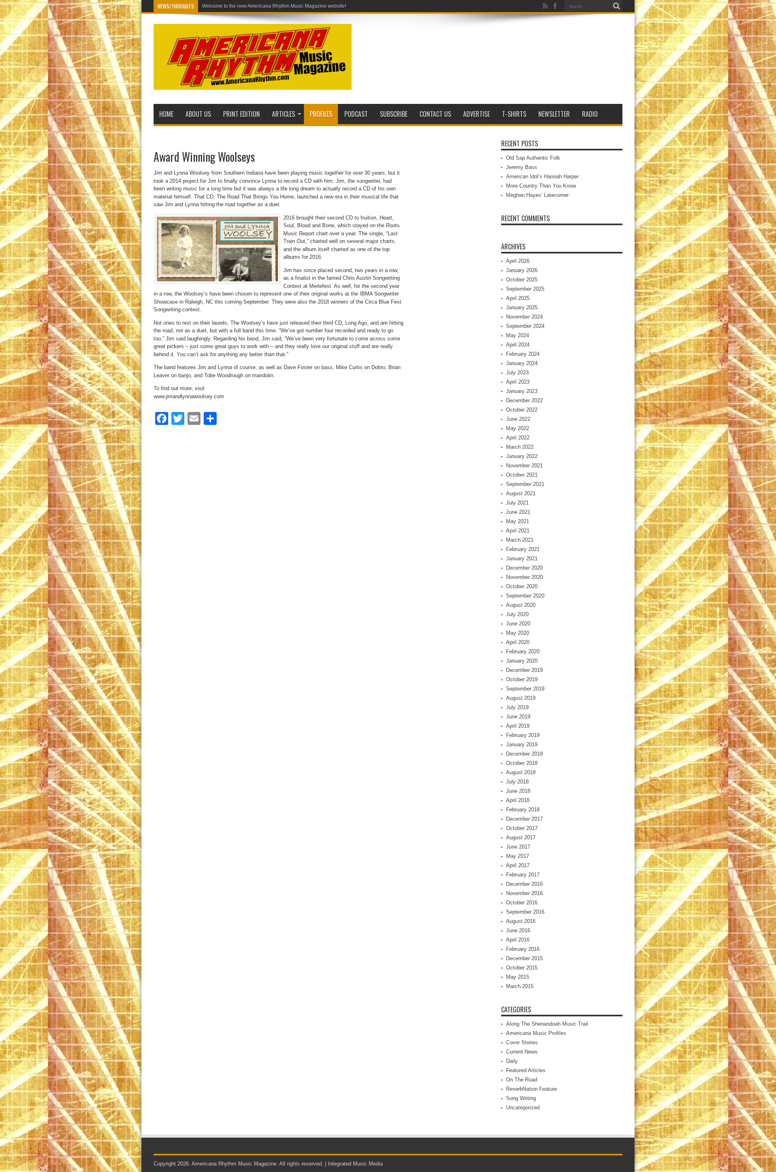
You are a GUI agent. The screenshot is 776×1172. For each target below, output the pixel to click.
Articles (283, 114)
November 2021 (524, 465)
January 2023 (522, 391)
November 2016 (524, 893)
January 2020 (522, 661)
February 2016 (523, 949)
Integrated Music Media (355, 1164)
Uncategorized (523, 1107)
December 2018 (524, 754)
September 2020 (525, 596)
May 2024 (517, 335)
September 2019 (525, 689)
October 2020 (522, 586)
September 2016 (525, 912)
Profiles (321, 114)
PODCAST (356, 114)
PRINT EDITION (241, 114)
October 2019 (522, 679)
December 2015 (524, 958)
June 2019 (518, 717)
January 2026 (522, 270)
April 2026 (517, 261)
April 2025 (517, 298)
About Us (198, 114)
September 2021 (525, 484)
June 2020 (518, 624)
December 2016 (524, 884)
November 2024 (524, 317)
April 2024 (517, 345)
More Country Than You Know (541, 186)
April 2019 (517, 726)
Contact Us (435, 114)
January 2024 (522, 363)
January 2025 (522, 307)
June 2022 (518, 419)
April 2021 (517, 531)
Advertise (476, 114)
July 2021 (517, 503)
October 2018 (522, 763)
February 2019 (523, 735)
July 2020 (517, 614)
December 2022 (524, 400)
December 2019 (524, 670)
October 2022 (522, 410)
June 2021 (518, 512)
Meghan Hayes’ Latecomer (537, 195)
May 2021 (517, 521)
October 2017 (522, 828)
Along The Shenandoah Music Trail (547, 1024)
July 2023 (517, 373)
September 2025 (525, 289)
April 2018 (517, 800)
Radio (590, 114)
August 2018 (521, 772)
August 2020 (521, 605)
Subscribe (393, 114)
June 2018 (518, 791)
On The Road (521, 1080)
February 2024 (523, 354)
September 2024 (525, 326)
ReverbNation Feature (531, 1089)
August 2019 (521, 698)
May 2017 (517, 856)
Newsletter (554, 114)
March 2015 (520, 986)
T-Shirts (514, 114)
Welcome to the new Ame (229, 6)
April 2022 (517, 438)
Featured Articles (526, 1070)
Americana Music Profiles (536, 1033)
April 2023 (517, 382)
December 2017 (524, 819)
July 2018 (517, 782)
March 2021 (520, 540)
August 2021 (521, 493)
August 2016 (521, 921)
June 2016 (518, 930)
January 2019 (522, 744)
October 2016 (522, 903)
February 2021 (523, 549)
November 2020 (524, 577)
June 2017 (518, 847)
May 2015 (517, 977)
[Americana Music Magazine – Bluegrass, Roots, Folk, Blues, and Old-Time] (253, 83)
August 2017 (521, 837)
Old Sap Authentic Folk (533, 158)
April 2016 (517, 940)
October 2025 (522, 280)
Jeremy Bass (521, 167)
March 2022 (520, 447)
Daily (512, 1061)
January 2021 (522, 558)
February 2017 (523, 875)
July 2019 (517, 707)
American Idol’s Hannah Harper (542, 176)
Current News (522, 1052)
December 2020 (524, 568)
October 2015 (522, 968)
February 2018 (523, 810)
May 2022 (517, 428)
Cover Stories (522, 1042)
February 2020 (523, 651)
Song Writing (521, 1098)
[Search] (616, 6)
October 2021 (522, 475)
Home (166, 114)
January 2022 (522, 456)
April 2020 (517, 642)
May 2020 (517, 633)
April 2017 (517, 865)
